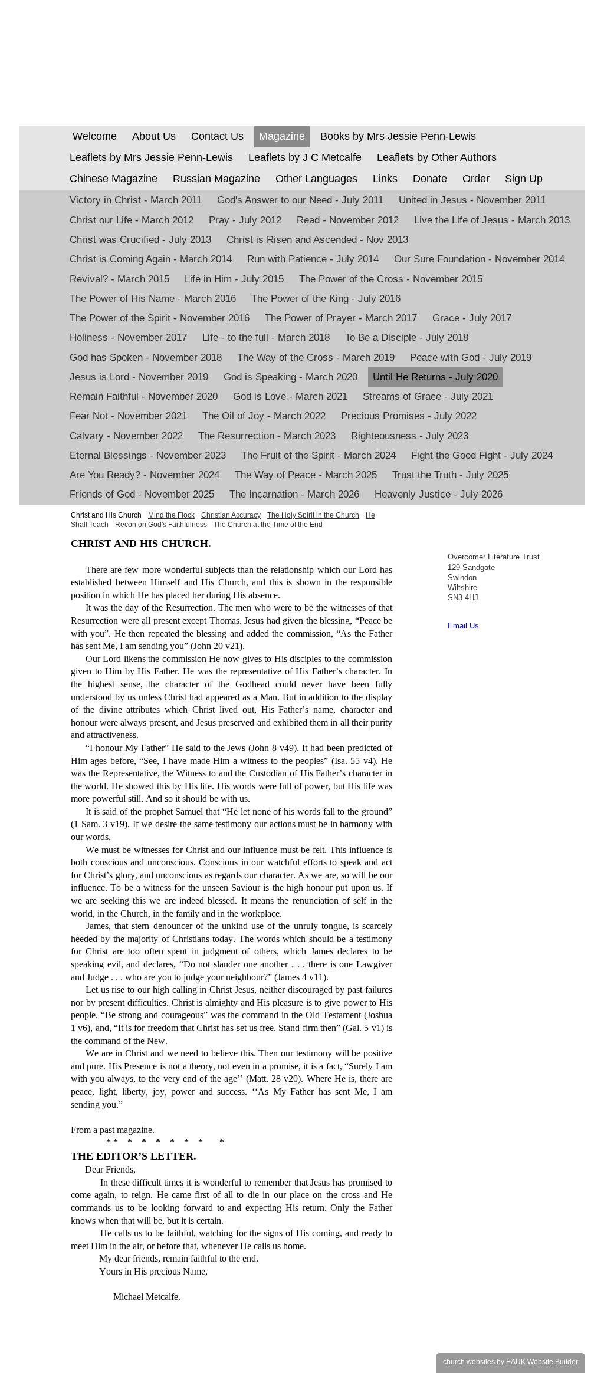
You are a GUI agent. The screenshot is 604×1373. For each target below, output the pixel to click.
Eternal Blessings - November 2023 (148, 455)
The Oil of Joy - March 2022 (264, 416)
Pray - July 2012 (245, 220)
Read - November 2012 (348, 220)
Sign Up (524, 179)
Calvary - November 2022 (126, 436)
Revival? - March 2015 (119, 279)
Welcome (93, 136)
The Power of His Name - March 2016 (153, 298)
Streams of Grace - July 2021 (428, 396)
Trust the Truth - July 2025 (450, 474)
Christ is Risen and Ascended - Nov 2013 (317, 239)
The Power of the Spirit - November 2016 (160, 318)
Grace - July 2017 (471, 318)
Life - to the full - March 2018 (266, 337)
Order (476, 179)
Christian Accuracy (231, 515)
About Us (154, 136)
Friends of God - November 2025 (142, 494)
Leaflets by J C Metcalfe (305, 157)
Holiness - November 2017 (128, 337)
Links (385, 179)
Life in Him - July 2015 (234, 279)
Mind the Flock (171, 515)
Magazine (282, 136)
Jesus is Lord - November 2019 (139, 377)
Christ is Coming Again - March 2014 (151, 259)
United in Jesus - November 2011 (472, 200)
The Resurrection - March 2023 (267, 436)
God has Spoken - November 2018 (146, 357)
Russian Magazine (216, 179)
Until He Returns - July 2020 (435, 377)
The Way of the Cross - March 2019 (316, 357)
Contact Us (217, 136)
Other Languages (316, 179)
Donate (430, 179)
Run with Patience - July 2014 (313, 259)
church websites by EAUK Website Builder (510, 1361)
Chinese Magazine (113, 179)
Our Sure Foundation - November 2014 (479, 259)
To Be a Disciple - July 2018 (406, 337)
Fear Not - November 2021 (128, 416)
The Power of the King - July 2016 (326, 298)
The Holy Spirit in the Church (313, 515)
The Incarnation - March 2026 (294, 494)
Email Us (463, 625)
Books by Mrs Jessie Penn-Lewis (398, 136)
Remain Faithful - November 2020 (144, 396)
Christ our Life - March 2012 (131, 220)
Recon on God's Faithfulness (161, 524)
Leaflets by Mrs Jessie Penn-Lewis (151, 157)
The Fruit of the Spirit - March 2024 (318, 455)
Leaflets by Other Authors (437, 157)
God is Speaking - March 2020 (290, 377)
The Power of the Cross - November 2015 (390, 279)
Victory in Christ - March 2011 (136, 200)
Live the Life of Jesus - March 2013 (492, 220)
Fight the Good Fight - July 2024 (482, 455)
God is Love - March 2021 (290, 396)
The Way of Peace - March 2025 (306, 474)
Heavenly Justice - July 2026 (439, 494)
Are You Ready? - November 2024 (144, 474)
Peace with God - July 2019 (470, 357)
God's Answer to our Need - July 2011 (300, 200)
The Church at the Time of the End (268, 524)
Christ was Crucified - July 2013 (140, 239)
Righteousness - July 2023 (409, 436)
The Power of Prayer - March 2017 (341, 318)
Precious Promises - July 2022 (409, 416)
